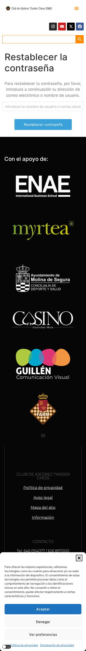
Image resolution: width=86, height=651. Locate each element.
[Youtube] (62, 26)
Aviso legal (43, 497)
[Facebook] (80, 26)
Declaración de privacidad (57, 645)
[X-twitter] (71, 26)
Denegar (43, 622)
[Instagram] (53, 26)
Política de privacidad (24, 645)
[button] (79, 558)
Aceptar (43, 609)
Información (43, 517)
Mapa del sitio (43, 507)
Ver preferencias (43, 634)
